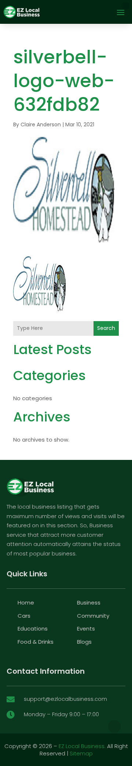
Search (106, 328)
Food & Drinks (36, 642)
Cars (24, 616)
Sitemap (81, 753)
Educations (33, 628)
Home (26, 602)
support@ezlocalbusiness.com (65, 699)
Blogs (84, 642)
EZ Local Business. (82, 746)
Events (86, 628)
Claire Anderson (41, 124)
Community (93, 616)
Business (88, 602)
